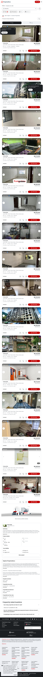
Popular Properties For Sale (15, 648)
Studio (4, 591)
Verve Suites (33, 665)
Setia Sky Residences (35, 664)
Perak (7, 580)
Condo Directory (5, 651)
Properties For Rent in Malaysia (26, 651)
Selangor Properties (35, 651)
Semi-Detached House (24, 564)
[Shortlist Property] (39, 27)
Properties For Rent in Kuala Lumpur (26, 656)
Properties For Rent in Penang (26, 653)
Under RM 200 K (5, 585)
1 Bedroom (8, 591)
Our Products (4, 625)
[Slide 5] (22, 40)
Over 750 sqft (5, 596)
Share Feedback (16, 625)
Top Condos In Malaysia (34, 662)
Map (32, 22)
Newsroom (15, 623)
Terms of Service (19, 673)
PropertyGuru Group (6, 622)
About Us (3, 623)
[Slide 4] (21, 40)
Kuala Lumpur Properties (33, 649)
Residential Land (6, 565)
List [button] (12, 22)
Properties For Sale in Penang (16, 653)
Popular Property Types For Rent (25, 662)
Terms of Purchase (32, 673)
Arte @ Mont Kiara (34, 667)
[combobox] (19, 8)
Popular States (34, 647)
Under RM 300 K (12, 585)
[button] (3, 15)
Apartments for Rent (24, 665)
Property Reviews (5, 650)
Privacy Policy (14, 669)
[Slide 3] (20, 40)
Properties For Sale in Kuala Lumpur (16, 656)
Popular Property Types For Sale (15, 662)
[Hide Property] (37, 27)
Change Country (27, 622)
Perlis (4, 580)
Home (3, 5)
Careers (3, 626)
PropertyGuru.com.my (6, 639)
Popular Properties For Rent (25, 648)
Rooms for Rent (24, 668)
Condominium (13, 564)
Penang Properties (34, 653)
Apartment (18, 564)
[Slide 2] (19, 40)
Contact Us (16, 622)
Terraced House (7, 564)
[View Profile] (5, 26)
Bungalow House (32, 564)
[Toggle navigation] (41, 2)
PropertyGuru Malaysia (5, 648)
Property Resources (6, 661)
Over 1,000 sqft (11, 596)
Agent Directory (5, 653)
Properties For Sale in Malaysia (16, 651)
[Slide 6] (23, 463)
